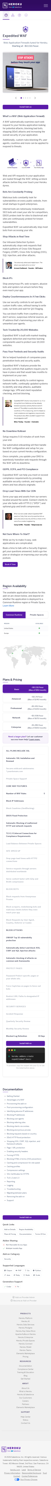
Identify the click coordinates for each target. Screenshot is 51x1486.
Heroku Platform (25, 1318)
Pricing (25, 1357)
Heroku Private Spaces (25, 1341)
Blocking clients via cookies (18, 1126)
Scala (38, 1275)
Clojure (9, 1270)
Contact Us (25, 1423)
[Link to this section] (28, 586)
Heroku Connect (25, 1344)
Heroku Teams (25, 1350)
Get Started (25, 1379)
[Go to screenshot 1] (21, 98)
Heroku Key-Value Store (25, 1331)
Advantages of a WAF (15, 1100)
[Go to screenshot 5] (29, 98)
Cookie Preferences (30, 1476)
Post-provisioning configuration (20, 1107)
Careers (25, 1401)
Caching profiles (13, 1166)
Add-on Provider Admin (25, 1297)
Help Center (25, 1417)
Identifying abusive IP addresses (20, 1111)
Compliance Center (25, 1369)
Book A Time (10, 564)
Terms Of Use (40, 1234)
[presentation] (25, 689)
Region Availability (26, 1229)
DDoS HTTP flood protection (18, 1137)
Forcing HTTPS (13, 1155)
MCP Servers (19, 15)
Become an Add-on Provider (25, 1301)
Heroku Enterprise (25, 1337)
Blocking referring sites (16, 1122)
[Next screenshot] (35, 98)
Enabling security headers (17, 1151)
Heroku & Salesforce (25, 1395)
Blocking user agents (15, 1119)
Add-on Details (10, 1229)
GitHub (27, 1435)
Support (10, 1200)
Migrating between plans (17, 1193)
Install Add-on (26, 107)
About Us (25, 1388)
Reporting (11, 1181)
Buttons (26, 15)
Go (28, 1270)
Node (28, 1275)
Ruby (18, 1275)
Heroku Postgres (25, 1328)
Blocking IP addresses (16, 1115)
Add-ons (6, 15)
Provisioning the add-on (17, 1104)
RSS (19, 1435)
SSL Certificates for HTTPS (18, 1174)
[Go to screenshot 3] (25, 98)
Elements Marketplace (25, 1353)
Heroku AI (25, 1321)
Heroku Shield (25, 1347)
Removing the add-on (16, 1196)
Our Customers (25, 1398)
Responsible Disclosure (31, 1473)
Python (38, 1270)
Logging (10, 1185)
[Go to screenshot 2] (23, 98)
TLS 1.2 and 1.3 (13, 1178)
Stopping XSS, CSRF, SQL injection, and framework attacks (23, 1142)
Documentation (25, 1234)
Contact (16, 1476)
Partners (25, 1404)
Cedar (9, 1287)
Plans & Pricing (10, 1234)
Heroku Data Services (25, 1325)
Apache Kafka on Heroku (25, 1334)
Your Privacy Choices (28, 1479)
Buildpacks (12, 15)
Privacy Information (12, 1473)
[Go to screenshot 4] (27, 98)
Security (7, 1259)
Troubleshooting (14, 1189)
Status (25, 1420)
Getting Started (13, 1096)
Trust (45, 1473)
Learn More (8, 605)
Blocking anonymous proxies (19, 1130)
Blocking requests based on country (22, 1134)
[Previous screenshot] (16, 98)
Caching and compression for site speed (23, 1163)
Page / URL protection (16, 1148)
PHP (19, 1270)
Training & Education (25, 1372)
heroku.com (15, 1470)
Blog (25, 1376)
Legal (24, 1470)
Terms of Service (34, 1470)
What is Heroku (25, 1391)
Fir (18, 1287)
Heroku (12, 5)
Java (8, 1275)
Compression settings (16, 1170)
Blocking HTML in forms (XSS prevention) (24, 1159)
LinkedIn (31, 1435)
